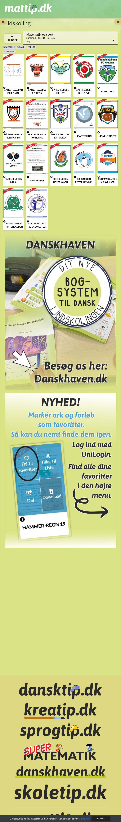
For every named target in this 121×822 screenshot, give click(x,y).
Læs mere (85, 818)
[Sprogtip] (60, 731)
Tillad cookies (101, 819)
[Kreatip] (60, 711)
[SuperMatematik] (60, 751)
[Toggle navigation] (115, 9)
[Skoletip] (60, 793)
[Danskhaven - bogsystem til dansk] (60, 312)
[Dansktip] (60, 690)
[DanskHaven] (60, 771)
